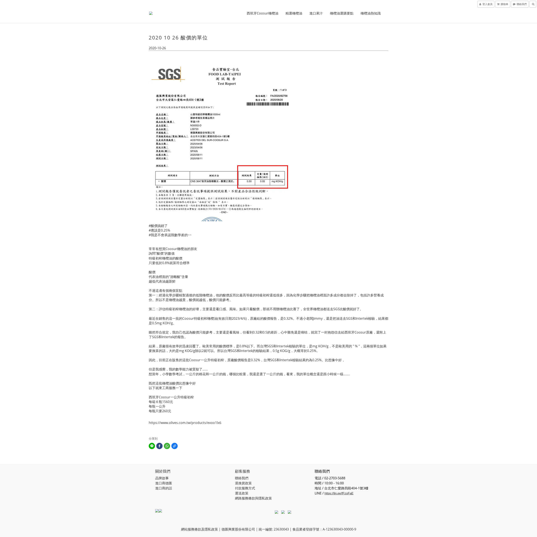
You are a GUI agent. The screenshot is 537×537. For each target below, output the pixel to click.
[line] (152, 446)
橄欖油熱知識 (371, 13)
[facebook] (159, 446)
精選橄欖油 (293, 13)
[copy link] (174, 446)
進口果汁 (316, 13)
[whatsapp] (167, 446)
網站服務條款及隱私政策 (199, 529)
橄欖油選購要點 (341, 13)
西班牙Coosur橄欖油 (262, 13)
